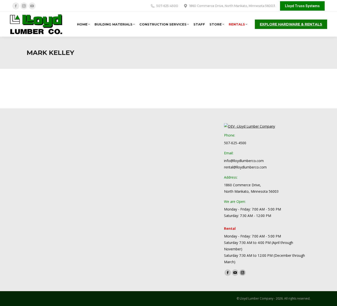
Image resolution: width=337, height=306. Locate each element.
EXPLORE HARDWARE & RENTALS (291, 24)
